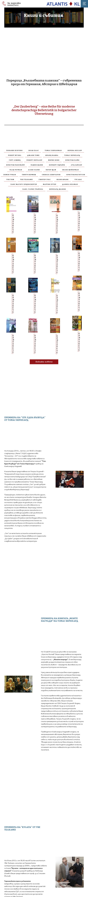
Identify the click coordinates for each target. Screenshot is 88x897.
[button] (84, 3)
